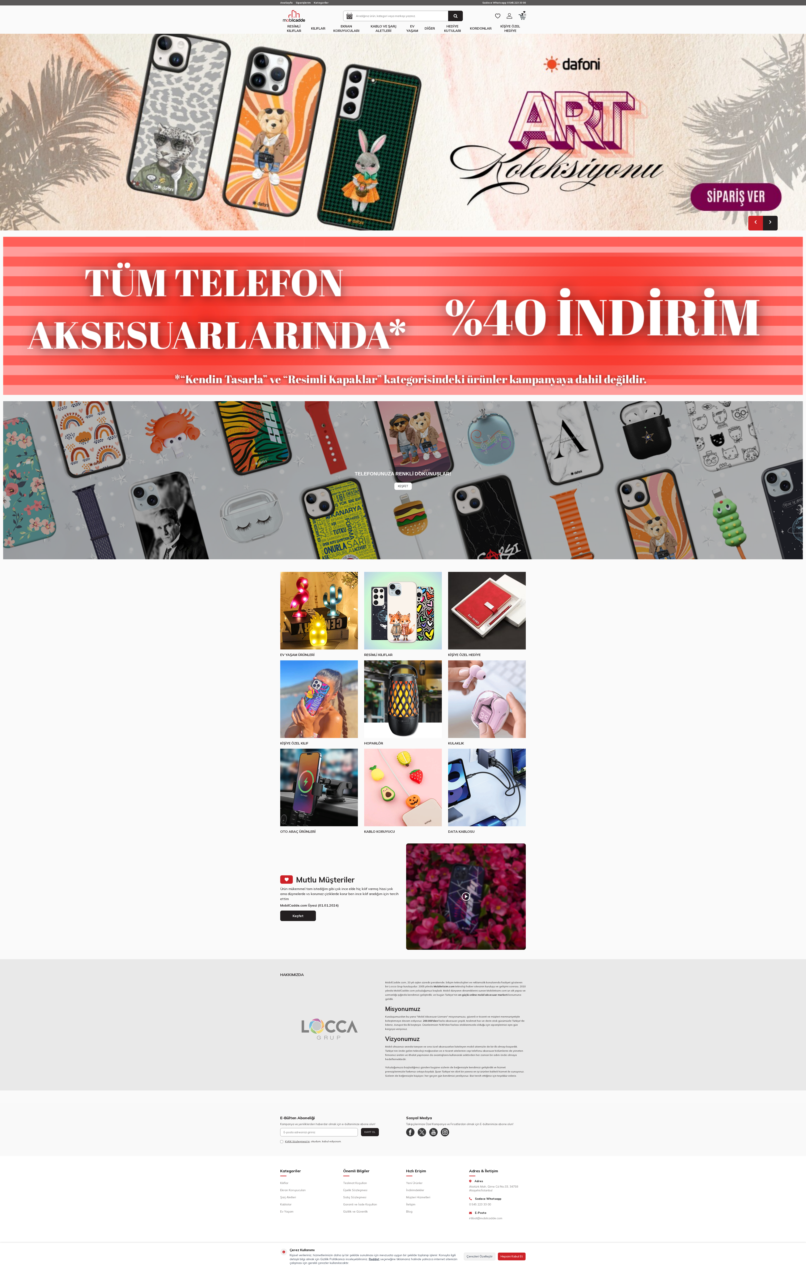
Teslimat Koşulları (355, 1187)
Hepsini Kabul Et (512, 1256)
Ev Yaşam (412, 28)
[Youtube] (433, 1137)
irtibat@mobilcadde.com (485, 1223)
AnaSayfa (286, 2)
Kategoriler (321, 2)
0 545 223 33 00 (480, 1209)
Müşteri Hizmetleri (418, 1202)
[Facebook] (410, 1137)
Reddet (374, 1259)
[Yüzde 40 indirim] (403, 320)
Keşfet (298, 920)
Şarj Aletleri (288, 1202)
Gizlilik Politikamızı (332, 1259)
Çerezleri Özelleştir (480, 1256)
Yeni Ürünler (414, 1187)
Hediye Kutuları (452, 28)
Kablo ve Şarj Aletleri (383, 28)
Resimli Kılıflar (294, 28)
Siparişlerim (303, 2)
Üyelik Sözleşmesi (355, 1195)
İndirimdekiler (415, 1195)
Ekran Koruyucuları (346, 28)
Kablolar (286, 1209)
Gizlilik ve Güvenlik (355, 1216)
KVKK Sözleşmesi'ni (297, 1146)
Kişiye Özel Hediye (510, 28)
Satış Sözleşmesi (354, 1202)
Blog (409, 1216)
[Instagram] (445, 1137)
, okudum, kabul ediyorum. (313, 1146)
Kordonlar (481, 28)
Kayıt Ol (370, 1136)
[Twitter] (422, 1137)
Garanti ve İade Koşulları (360, 1209)
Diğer (430, 28)
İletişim (410, 1209)
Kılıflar (318, 28)
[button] (755, 227)
